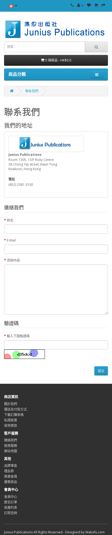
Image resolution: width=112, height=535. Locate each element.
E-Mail (11, 240)
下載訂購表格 (14, 414)
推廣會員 (10, 476)
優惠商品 (10, 482)
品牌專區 (10, 465)
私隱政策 (10, 420)
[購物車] (96, 5)
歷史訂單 (10, 502)
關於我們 (10, 404)
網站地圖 (10, 451)
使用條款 (10, 425)
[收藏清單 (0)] (89, 5)
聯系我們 (31, 91)
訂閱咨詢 (10, 513)
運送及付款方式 (15, 409)
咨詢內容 (13, 260)
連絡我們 (10, 440)
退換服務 (10, 445)
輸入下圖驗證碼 (18, 336)
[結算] (103, 5)
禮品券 (9, 471)
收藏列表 (10, 507)
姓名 (10, 220)
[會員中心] (80, 5)
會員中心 (10, 496)
